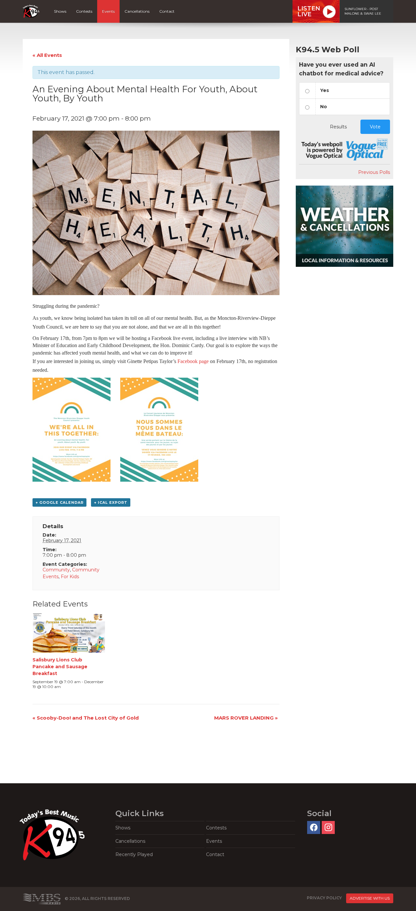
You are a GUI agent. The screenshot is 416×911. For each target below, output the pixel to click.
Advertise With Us (370, 898)
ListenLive (308, 11)
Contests (84, 11)
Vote (375, 127)
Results (338, 127)
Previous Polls (374, 172)
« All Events (47, 55)
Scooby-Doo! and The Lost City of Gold (85, 718)
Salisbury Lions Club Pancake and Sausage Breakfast (59, 666)
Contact (167, 11)
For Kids (70, 576)
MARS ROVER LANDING (246, 718)
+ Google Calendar (59, 502)
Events (108, 11)
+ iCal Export (110, 502)
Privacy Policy (324, 897)
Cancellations (137, 11)
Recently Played (134, 854)
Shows (60, 11)
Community (56, 570)
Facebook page (193, 361)
